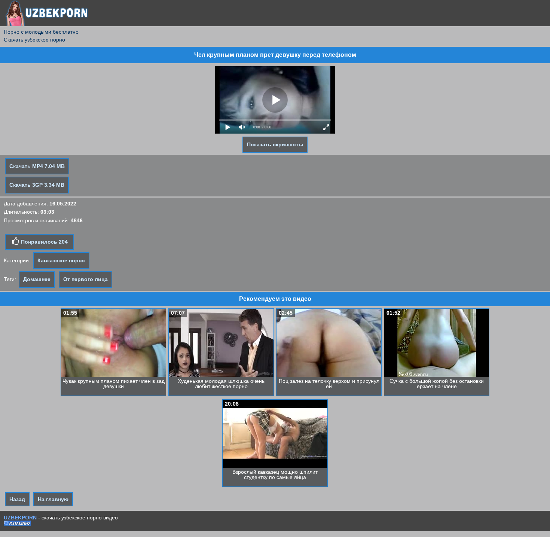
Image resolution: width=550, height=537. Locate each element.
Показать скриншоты (275, 144)
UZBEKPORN (20, 518)
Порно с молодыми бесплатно (41, 32)
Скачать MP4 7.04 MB (37, 166)
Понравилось (43, 242)
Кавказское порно (61, 260)
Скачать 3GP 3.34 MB (36, 185)
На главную (53, 499)
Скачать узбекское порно (34, 40)
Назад (17, 499)
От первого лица (85, 279)
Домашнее (37, 279)
